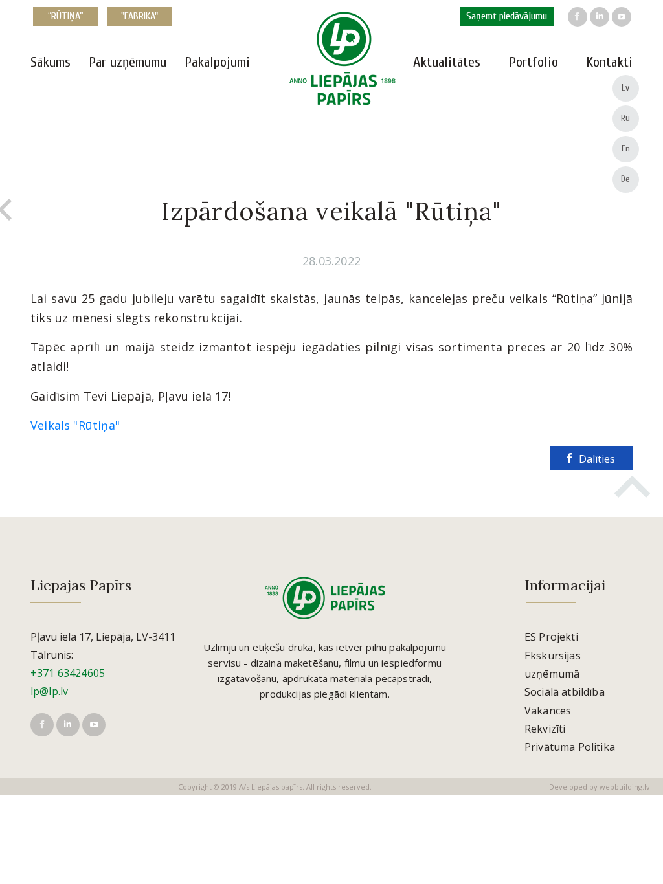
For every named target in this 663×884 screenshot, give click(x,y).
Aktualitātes (446, 62)
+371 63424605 (67, 673)
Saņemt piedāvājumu (506, 16)
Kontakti (609, 62)
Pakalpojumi (217, 62)
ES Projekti (551, 637)
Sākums (50, 62)
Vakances (547, 710)
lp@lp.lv (49, 691)
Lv (626, 87)
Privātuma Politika (569, 747)
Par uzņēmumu (127, 62)
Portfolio (533, 62)
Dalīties (597, 459)
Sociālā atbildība (564, 692)
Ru (626, 118)
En (626, 148)
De (626, 178)
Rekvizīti (544, 729)
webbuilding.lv (625, 786)
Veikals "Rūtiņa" (75, 425)
